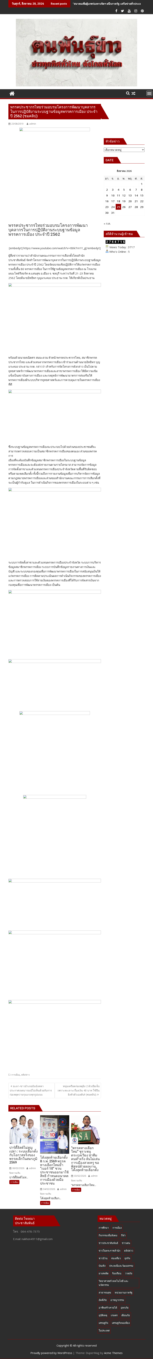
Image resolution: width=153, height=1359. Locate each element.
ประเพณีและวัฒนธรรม (121, 1265)
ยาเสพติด (103, 1273)
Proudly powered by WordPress (51, 1353)
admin (32, 123)
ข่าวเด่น (126, 1243)
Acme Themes (113, 1353)
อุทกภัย (125, 1307)
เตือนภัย (125, 1315)
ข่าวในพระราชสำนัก (109, 1250)
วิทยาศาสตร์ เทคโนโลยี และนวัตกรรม (113, 1283)
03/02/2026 (80, 1175)
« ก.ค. (107, 223)
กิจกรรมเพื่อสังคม (108, 1235)
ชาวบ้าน (103, 1258)
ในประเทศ (104, 1330)
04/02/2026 (49, 1189)
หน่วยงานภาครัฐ (123, 1292)
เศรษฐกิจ (103, 1323)
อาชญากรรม (117, 1300)
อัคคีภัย (103, 1300)
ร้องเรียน (116, 1273)
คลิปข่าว (25, 1074)
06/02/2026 (18, 1168)
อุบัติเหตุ (103, 1315)
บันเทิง (102, 1265)
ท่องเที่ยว (116, 1258)
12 (124, 195)
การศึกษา (104, 1227)
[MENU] (149, 93)
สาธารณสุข (105, 1292)
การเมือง (15, 1074)
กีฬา (123, 1235)
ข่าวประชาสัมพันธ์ (108, 1243)
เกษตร (114, 1315)
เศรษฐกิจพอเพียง (121, 1323)
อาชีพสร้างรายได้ (108, 1307)
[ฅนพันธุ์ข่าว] (12, 93)
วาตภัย (128, 1273)
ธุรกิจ (127, 1258)
